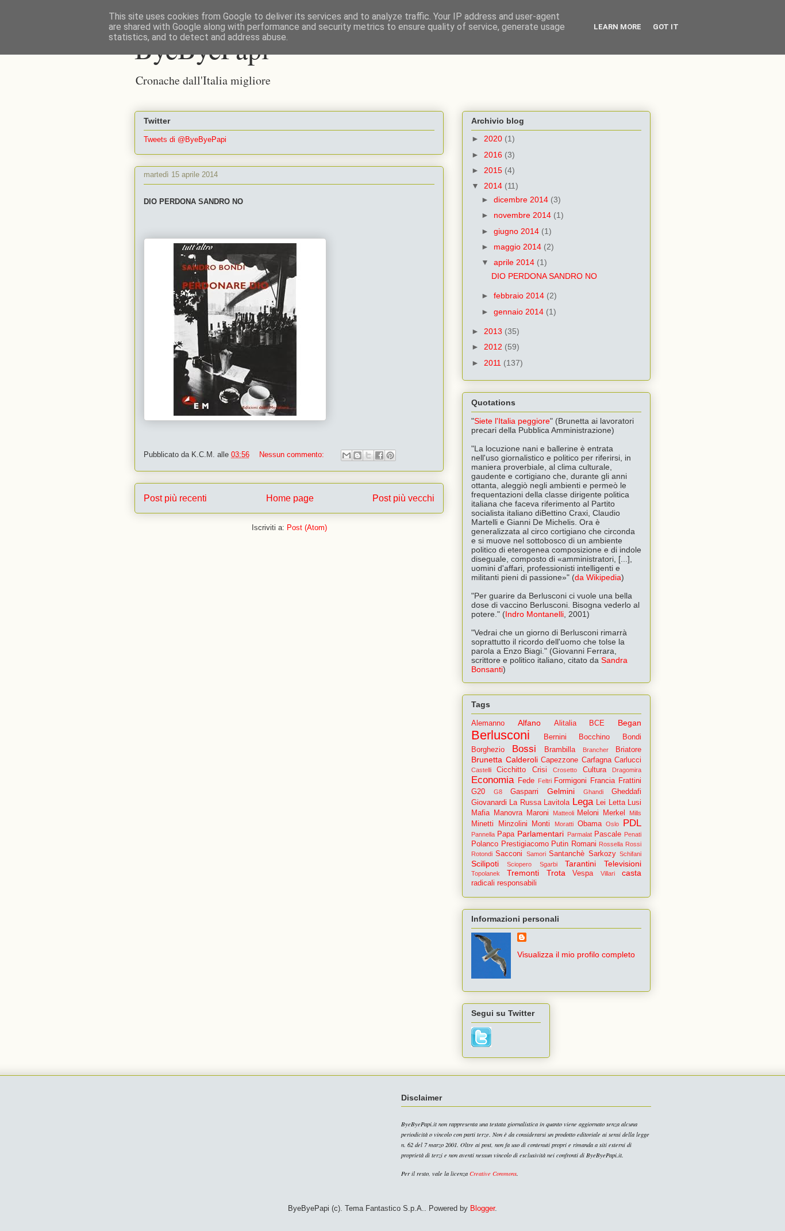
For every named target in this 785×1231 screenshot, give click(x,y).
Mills (635, 813)
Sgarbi (548, 864)
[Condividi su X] (368, 455)
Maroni (537, 813)
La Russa (525, 803)
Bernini (555, 737)
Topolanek (485, 873)
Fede (526, 781)
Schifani (630, 853)
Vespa (582, 873)
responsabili (517, 883)
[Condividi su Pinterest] (390, 455)
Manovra (508, 813)
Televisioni (622, 863)
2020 (494, 138)
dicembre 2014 (522, 199)
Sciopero (519, 864)
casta (631, 872)
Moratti (564, 823)
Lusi (634, 803)
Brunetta (486, 759)
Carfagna (596, 760)
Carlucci (627, 760)
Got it (666, 26)
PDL (632, 823)
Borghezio (488, 750)
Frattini (629, 781)
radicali (483, 883)
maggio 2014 (519, 246)
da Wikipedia (598, 577)
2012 (494, 346)
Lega (582, 801)
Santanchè (566, 854)
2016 (494, 154)
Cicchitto (511, 770)
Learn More (617, 26)
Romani (584, 844)
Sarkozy (602, 854)
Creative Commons (493, 1173)
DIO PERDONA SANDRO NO (544, 276)
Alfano (529, 722)
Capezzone (559, 760)
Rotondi (481, 853)
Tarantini (580, 863)
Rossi (633, 844)
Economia (492, 779)
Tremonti (523, 872)
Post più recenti (175, 498)
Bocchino (594, 737)
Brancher (596, 749)
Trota (556, 872)
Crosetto (565, 769)
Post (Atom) (307, 527)
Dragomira (626, 769)
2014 (494, 185)
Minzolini (513, 824)
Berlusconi (500, 735)
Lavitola (556, 803)
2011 (493, 362)
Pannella (483, 834)
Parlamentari (540, 833)
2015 (494, 170)
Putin (559, 844)
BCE (597, 723)
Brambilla (559, 750)
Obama (590, 824)
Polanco (484, 844)
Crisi (539, 770)
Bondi (631, 737)
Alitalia (565, 723)
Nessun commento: (292, 454)
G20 (478, 792)
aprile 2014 (515, 262)
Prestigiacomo (525, 844)
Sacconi (508, 854)
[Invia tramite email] (346, 455)
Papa (505, 834)
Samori (536, 853)
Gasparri (524, 792)
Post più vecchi (403, 498)
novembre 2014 (523, 215)
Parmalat (579, 834)
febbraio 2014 (520, 295)
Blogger (482, 1208)
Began (629, 722)
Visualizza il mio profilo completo (576, 954)
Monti (541, 824)
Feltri (545, 780)
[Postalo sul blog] (357, 455)
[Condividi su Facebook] (379, 455)
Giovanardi (489, 803)
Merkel (614, 813)
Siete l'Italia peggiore (512, 420)
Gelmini (561, 791)
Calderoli (522, 759)
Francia (602, 781)
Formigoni (570, 781)
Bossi (524, 748)
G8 (498, 791)
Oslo (612, 823)
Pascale (607, 834)
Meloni (588, 813)
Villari (608, 873)
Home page (290, 498)
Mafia (480, 813)
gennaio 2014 (520, 311)
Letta (617, 803)
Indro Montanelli (534, 614)
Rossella (611, 844)
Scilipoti (485, 863)
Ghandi (593, 791)
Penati (632, 834)
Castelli (481, 769)
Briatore (628, 750)
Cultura (594, 770)
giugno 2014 (517, 231)
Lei (601, 803)
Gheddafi (626, 792)
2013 (494, 331)
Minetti (482, 824)
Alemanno (488, 723)
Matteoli (563, 813)
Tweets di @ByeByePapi (185, 139)
